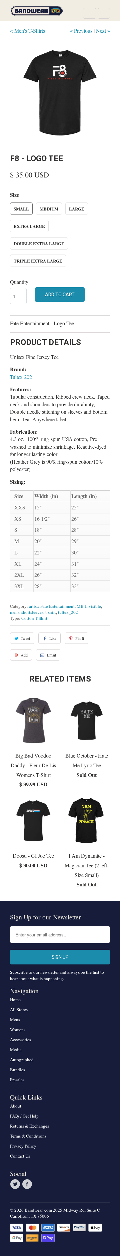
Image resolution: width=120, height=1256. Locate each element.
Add (24, 655)
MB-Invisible (89, 606)
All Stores (19, 1009)
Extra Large (29, 226)
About (15, 1106)
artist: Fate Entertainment (52, 606)
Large (76, 208)
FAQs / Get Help (24, 1116)
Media (16, 1049)
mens (14, 612)
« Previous (81, 30)
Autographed (22, 1060)
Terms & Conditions (28, 1136)
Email (51, 655)
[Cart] (104, 13)
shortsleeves (32, 612)
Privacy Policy (23, 1146)
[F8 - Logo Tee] (60, 93)
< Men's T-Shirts (27, 30)
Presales (17, 1080)
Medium (49, 208)
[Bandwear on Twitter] (16, 1184)
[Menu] (89, 13)
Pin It (79, 638)
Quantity (19, 281)
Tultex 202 (21, 376)
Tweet (25, 638)
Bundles (17, 1070)
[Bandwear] (36, 13)
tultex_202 (68, 612)
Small (21, 208)
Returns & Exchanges (29, 1126)
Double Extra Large (39, 243)
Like (52, 638)
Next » (103, 30)
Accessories (20, 1039)
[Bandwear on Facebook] (28, 1184)
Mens (15, 1019)
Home (15, 999)
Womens (17, 1029)
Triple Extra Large (38, 261)
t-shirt (50, 612)
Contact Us (20, 1156)
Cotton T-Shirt (34, 618)
